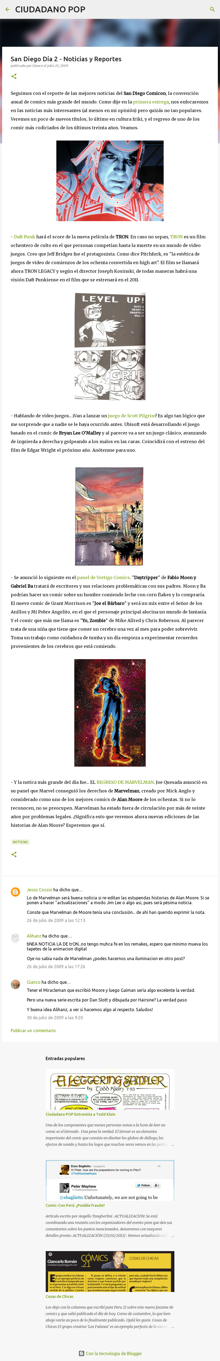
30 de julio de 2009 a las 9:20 (55, 1017)
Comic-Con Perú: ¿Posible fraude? (75, 1205)
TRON (176, 236)
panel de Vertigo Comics (103, 577)
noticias (20, 842)
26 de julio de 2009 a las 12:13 (56, 920)
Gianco (34, 982)
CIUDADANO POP (50, 9)
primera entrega (151, 102)
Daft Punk (24, 236)
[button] (14, 76)
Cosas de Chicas (59, 1296)
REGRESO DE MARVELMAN (125, 782)
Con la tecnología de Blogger (113, 1353)
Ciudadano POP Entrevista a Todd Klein (80, 1114)
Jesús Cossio (39, 889)
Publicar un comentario (33, 1030)
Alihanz (34, 935)
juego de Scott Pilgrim (132, 415)
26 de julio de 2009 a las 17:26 (56, 966)
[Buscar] (93, 9)
